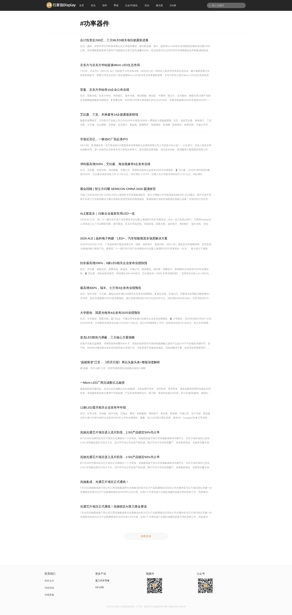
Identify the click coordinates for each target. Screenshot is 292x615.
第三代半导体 (102, 580)
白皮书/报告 (131, 5)
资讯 (93, 5)
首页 (81, 5)
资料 (104, 5)
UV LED (99, 587)
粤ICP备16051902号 (175, 606)
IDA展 (173, 5)
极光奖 (159, 5)
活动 (146, 5)
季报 (116, 5)
